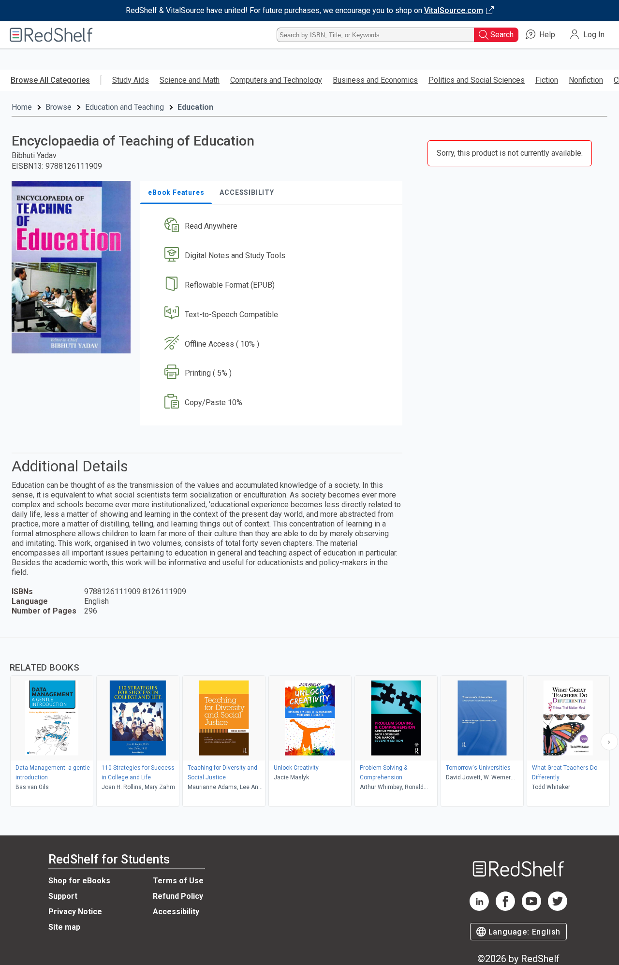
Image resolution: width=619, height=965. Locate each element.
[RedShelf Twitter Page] (557, 908)
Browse (58, 107)
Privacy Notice (75, 911)
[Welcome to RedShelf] (51, 34)
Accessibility (176, 911)
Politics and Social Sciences (476, 80)
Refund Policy (178, 896)
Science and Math (190, 80)
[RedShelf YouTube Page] (531, 908)
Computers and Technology (276, 80)
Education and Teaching (124, 107)
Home (22, 107)
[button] (273, 226)
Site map (64, 927)
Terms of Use (178, 880)
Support (62, 896)
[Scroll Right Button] (609, 741)
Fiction (546, 80)
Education (195, 107)
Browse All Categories (50, 80)
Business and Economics (375, 80)
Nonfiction (586, 80)
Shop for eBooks (79, 880)
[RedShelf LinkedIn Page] (479, 908)
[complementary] (309, 723)
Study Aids (130, 80)
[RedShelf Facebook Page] (505, 908)
